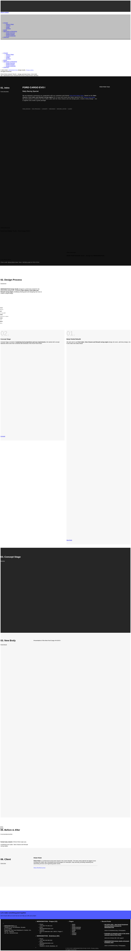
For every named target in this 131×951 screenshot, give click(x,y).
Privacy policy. (30, 70)
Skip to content (5, 12)
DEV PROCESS (36, 108)
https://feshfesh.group (39, 867)
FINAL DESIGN (26, 108)
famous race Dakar (89, 97)
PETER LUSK (26, 262)
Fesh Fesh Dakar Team (77, 95)
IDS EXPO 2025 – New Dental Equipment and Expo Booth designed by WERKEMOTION (116, 926)
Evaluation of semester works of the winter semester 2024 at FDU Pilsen (116, 934)
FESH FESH (11, 262)
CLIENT (70, 108)
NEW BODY (52, 108)
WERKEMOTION (13, 70)
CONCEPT (44, 108)
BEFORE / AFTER (61, 108)
